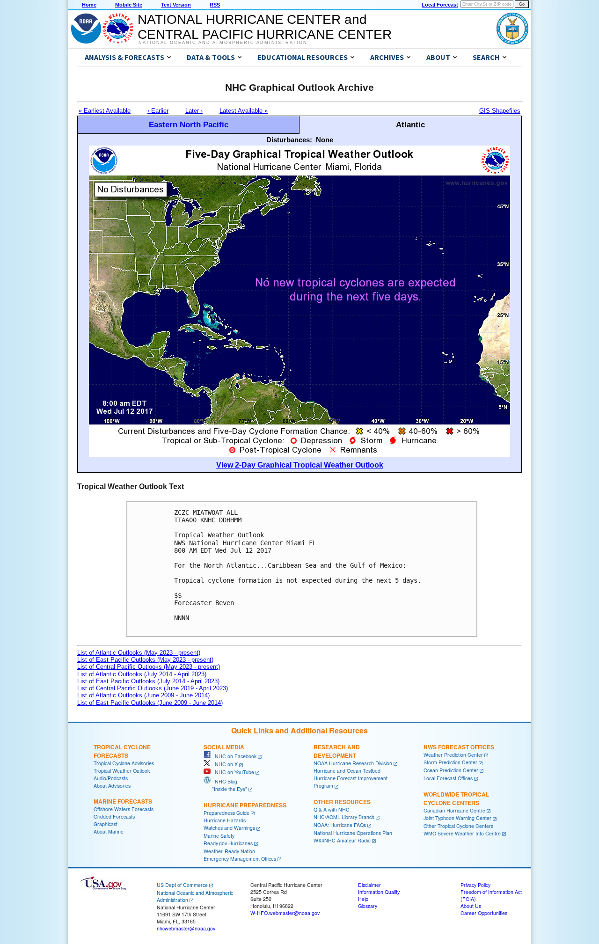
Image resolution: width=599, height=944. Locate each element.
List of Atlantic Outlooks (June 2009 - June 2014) (143, 695)
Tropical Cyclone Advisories (124, 763)
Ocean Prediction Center (451, 770)
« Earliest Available (105, 110)
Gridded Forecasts (114, 816)
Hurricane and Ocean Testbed (347, 770)
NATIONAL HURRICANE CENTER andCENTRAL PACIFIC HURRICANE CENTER (265, 27)
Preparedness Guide (226, 812)
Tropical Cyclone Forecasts (122, 751)
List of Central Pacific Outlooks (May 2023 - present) (148, 666)
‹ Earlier (157, 110)
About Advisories (112, 785)
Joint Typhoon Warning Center (457, 817)
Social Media (224, 747)
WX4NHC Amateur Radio (342, 840)
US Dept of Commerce (182, 884)
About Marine (109, 831)
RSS (215, 4)
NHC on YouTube (232, 772)
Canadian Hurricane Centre (454, 810)
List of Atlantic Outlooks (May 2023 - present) (138, 652)
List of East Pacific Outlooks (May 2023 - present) (145, 659)
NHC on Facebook (233, 756)
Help (363, 898)
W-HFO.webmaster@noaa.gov (285, 912)
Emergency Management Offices (240, 858)
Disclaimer (369, 884)
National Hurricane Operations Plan (353, 832)
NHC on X (224, 764)
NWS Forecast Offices (459, 747)
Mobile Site (128, 4)
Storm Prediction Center (450, 762)
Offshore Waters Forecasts (123, 808)
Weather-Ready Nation (229, 851)
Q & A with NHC (332, 809)
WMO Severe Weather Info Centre (462, 833)
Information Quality (379, 891)
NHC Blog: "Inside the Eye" (225, 785)
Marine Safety (219, 835)
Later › (194, 110)
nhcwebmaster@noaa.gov (186, 928)
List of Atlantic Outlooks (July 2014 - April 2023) (141, 674)
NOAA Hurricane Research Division (353, 763)
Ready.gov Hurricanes (228, 843)
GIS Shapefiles (499, 110)
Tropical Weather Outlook (122, 770)
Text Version (176, 4)
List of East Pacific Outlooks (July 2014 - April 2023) (148, 681)
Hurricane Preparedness (245, 805)
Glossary (367, 905)
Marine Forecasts (123, 801)
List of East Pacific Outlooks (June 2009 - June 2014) (150, 702)
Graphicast (105, 823)
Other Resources (342, 802)
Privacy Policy (475, 884)
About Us (470, 905)
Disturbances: (289, 140)
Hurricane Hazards (225, 820)
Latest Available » (243, 110)
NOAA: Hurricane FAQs (340, 824)
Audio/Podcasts (111, 778)
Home (89, 4)
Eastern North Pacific (188, 124)
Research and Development (337, 751)
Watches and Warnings (229, 827)
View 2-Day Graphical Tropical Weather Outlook (299, 465)
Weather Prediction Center (453, 754)
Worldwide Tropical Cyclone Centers (456, 798)
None (324, 140)
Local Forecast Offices (448, 778)
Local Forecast (440, 4)
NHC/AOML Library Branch (344, 816)
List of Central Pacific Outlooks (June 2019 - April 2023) (152, 688)
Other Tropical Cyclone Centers (458, 825)
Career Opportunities (483, 912)
